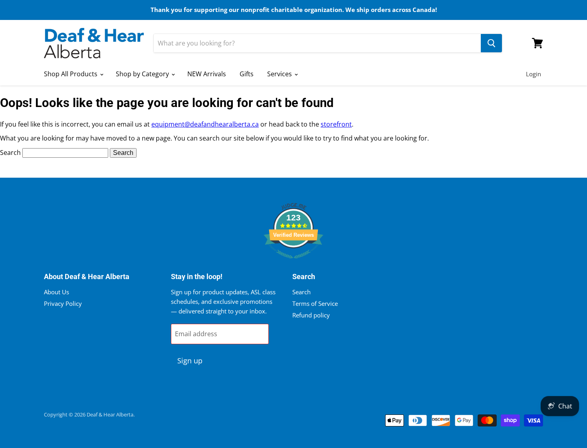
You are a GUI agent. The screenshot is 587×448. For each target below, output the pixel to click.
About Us (56, 292)
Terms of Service (315, 303)
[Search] (491, 43)
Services (280, 73)
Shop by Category (143, 73)
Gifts (247, 73)
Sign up (189, 360)
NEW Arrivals (206, 73)
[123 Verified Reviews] (293, 262)
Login (533, 74)
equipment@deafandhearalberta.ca (205, 124)
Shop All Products (71, 73)
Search (10, 152)
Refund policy (311, 315)
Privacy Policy (63, 303)
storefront (336, 124)
